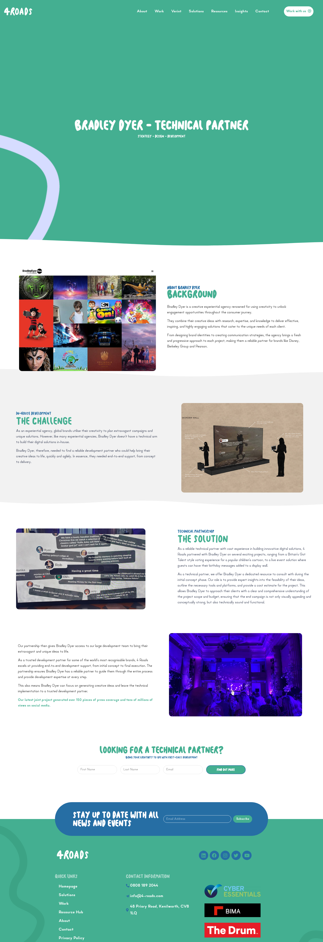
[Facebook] (214, 855)
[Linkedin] (203, 855)
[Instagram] (225, 855)
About (142, 11)
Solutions (196, 11)
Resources (219, 11)
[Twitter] (236, 855)
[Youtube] (247, 855)
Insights (241, 11)
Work (159, 11)
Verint (176, 11)
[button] (298, 11)
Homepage (68, 886)
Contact (262, 11)
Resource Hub (71, 912)
